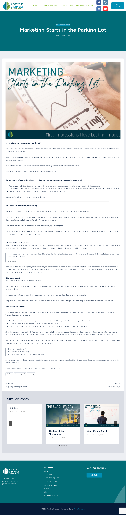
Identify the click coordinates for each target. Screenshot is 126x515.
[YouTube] (105, 8)
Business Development (63, 25)
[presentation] (63, 415)
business (9, 374)
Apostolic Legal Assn (53, 478)
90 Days (14, 408)
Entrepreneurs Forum (84, 5)
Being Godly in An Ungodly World (16, 385)
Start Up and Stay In (113, 385)
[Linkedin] (98, 8)
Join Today (117, 6)
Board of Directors (52, 481)
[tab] (59, 445)
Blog (71, 5)
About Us (49, 474)
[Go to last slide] (10, 423)
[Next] (115, 423)
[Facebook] (98, 2)
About (46, 471)
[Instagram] (105, 2)
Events (64, 5)
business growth (20, 374)
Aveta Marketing (79, 509)
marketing (30, 374)
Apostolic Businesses (50, 5)
